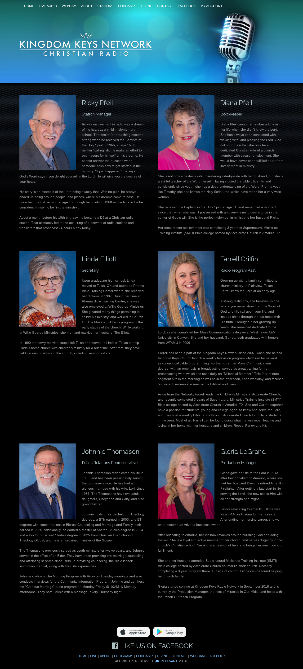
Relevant (169, 661)
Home (29, 6)
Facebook (187, 6)
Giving (146, 6)
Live (93, 656)
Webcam (69, 6)
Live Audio (48, 6)
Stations (105, 6)
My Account (212, 6)
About (87, 6)
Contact (165, 6)
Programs (123, 656)
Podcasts (127, 6)
